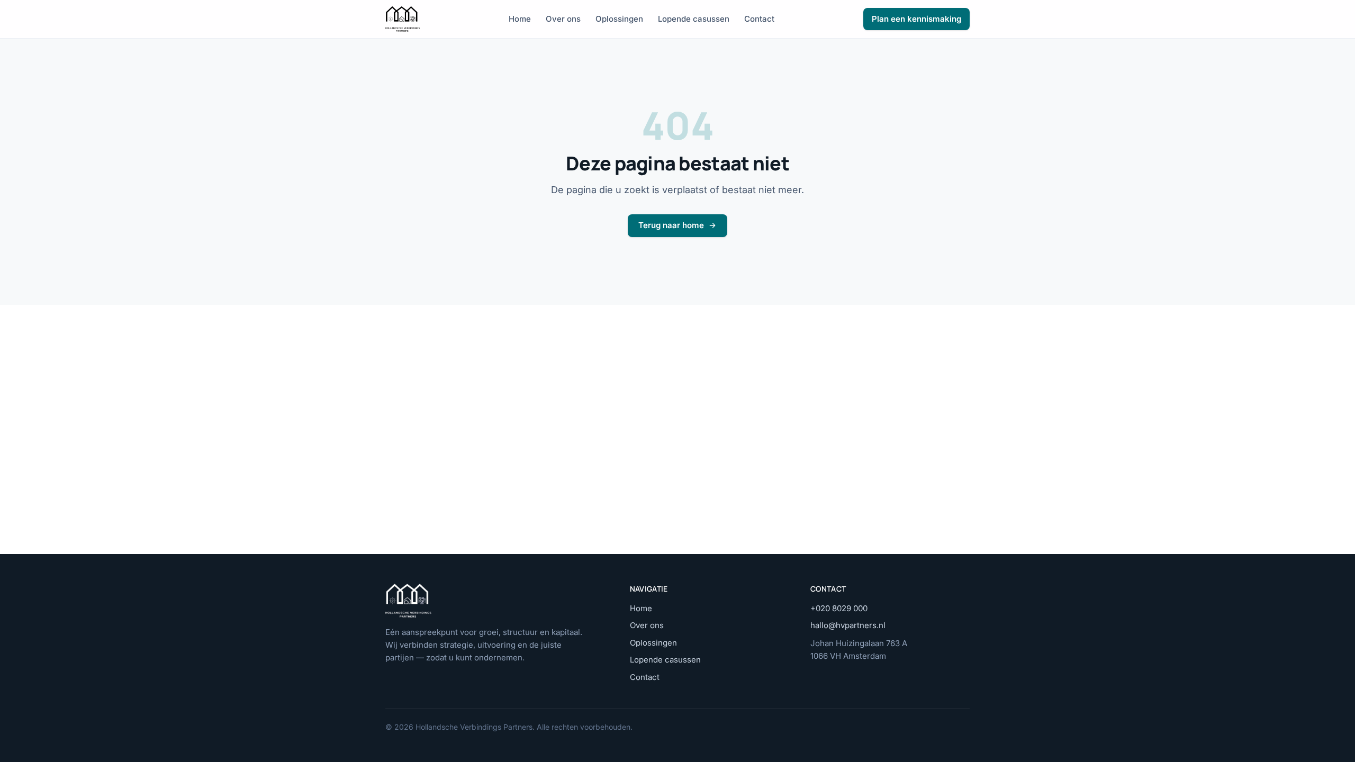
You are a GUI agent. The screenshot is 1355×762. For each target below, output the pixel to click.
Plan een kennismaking (916, 19)
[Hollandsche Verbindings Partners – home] (402, 19)
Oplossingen (619, 19)
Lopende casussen (693, 19)
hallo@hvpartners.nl (848, 625)
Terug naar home (671, 225)
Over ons (563, 19)
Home (520, 19)
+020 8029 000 (839, 608)
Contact (759, 19)
